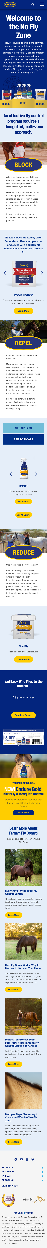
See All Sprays (23, 514)
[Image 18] (23, 867)
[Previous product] (5, 272)
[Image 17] (23, 737)
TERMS (29, 1213)
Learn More (24, 311)
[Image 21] (23, 1090)
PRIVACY (19, 1213)
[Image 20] (23, 1016)
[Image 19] (23, 941)
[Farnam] (10, 4)
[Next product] (42, 272)
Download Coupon (23, 715)
